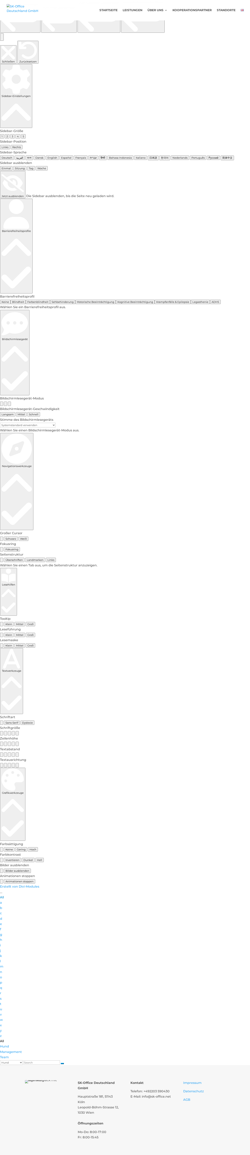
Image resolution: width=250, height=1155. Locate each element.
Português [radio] (198, 157)
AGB (186, 1100)
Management (11, 1052)
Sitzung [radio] (20, 168)
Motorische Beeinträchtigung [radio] (95, 301)
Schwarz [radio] (10, 538)
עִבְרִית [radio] (93, 157)
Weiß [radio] (23, 538)
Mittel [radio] (21, 414)
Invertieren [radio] (12, 860)
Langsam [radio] (8, 414)
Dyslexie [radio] (27, 722)
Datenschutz (193, 1091)
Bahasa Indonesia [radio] (120, 157)
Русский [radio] (213, 157)
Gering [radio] (21, 849)
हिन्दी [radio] (103, 157)
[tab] (1, 560)
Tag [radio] (31, 168)
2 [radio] (7, 136)
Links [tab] (50, 559)
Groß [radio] (30, 624)
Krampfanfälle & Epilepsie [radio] (172, 301)
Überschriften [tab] (14, 559)
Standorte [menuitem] (226, 10)
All (2, 897)
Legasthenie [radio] (200, 301)
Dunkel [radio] (28, 860)
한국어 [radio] (165, 157)
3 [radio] (12, 136)
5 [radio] (23, 136)
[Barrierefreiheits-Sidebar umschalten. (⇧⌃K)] (2, 37)
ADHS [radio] (215, 301)
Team (4, 1057)
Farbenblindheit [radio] (37, 301)
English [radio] (52, 157)
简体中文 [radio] (227, 157)
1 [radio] (2, 136)
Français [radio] (80, 157)
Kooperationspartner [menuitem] (192, 10)
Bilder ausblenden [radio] (17, 870)
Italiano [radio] (141, 157)
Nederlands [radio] (180, 157)
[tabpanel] (125, 565)
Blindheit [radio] (18, 301)
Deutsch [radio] (7, 157)
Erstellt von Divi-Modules (19, 886)
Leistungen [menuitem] (132, 10)
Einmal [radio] (6, 168)
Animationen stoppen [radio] (19, 881)
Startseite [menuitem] (108, 10)
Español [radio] (66, 157)
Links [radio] (5, 147)
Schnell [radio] (33, 414)
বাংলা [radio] (29, 157)
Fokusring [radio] (11, 549)
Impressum (192, 1083)
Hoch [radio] (32, 849)
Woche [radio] (41, 168)
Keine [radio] (5, 301)
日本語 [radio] (153, 157)
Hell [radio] (39, 860)
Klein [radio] (8, 624)
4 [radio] (18, 136)
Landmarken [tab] (35, 559)
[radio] (1, 404)
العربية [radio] (19, 157)
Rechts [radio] (16, 147)
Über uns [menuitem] (155, 10)
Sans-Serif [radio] (11, 722)
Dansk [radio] (39, 157)
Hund (4, 1046)
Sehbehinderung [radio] (63, 301)
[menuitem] (242, 14)
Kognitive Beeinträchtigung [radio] (135, 301)
